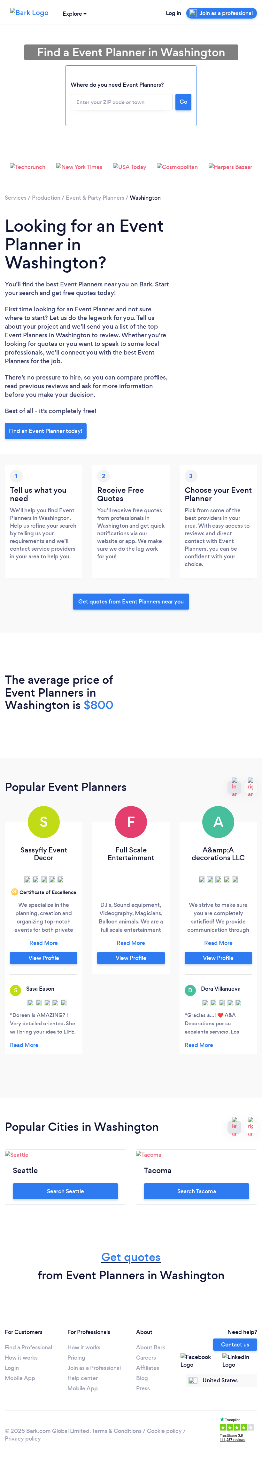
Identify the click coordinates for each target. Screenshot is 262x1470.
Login (12, 1368)
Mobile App (20, 1378)
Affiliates (147, 1368)
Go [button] (183, 102)
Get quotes (131, 1257)
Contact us (235, 1344)
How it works (21, 1358)
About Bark (150, 1347)
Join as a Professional (94, 1368)
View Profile (43, 958)
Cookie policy (164, 1431)
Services (16, 198)
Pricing (76, 1358)
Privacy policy (23, 1438)
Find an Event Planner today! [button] (45, 431)
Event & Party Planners (95, 198)
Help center (82, 1378)
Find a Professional (28, 1347)
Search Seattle (65, 1191)
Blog (142, 1378)
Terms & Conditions (117, 1431)
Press (143, 1388)
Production (46, 198)
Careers (146, 1358)
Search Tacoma (196, 1191)
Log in (173, 13)
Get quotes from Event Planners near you (131, 601)
